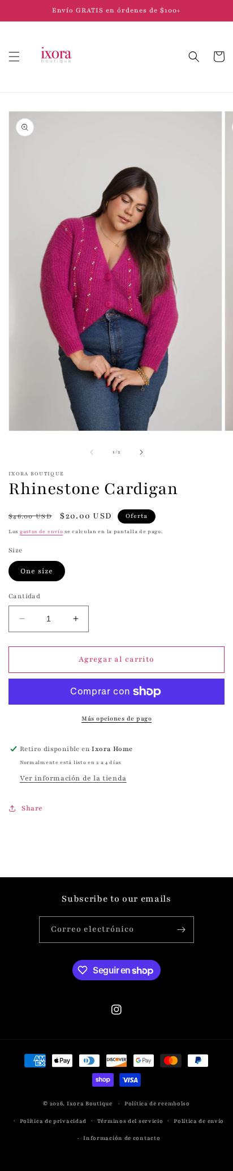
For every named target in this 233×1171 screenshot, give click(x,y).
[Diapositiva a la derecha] (141, 452)
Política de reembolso (157, 1103)
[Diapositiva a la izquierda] (91, 452)
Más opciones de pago (116, 718)
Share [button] (32, 808)
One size (36, 571)
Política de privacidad (53, 1121)
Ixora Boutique (90, 1103)
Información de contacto (121, 1138)
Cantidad (24, 595)
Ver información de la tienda (73, 778)
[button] (14, 56)
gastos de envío (41, 531)
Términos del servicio (130, 1121)
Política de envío (199, 1121)
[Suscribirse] (181, 929)
